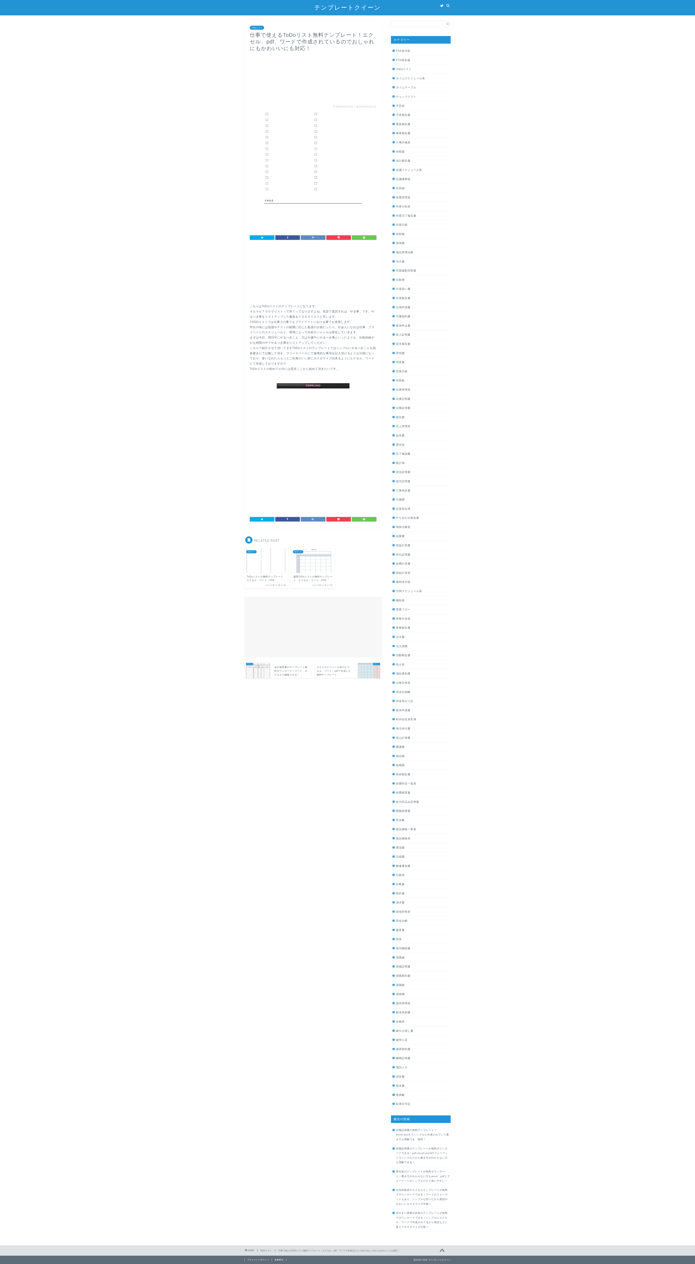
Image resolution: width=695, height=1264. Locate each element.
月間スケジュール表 (409, 591)
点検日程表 (403, 682)
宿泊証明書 (403, 472)
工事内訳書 (403, 490)
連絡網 (400, 994)
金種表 (400, 1021)
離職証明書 (403, 1058)
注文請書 (402, 646)
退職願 (400, 985)
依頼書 (400, 233)
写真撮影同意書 (406, 270)
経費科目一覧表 (406, 783)
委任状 (400, 444)
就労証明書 (403, 481)
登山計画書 (403, 737)
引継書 (400, 499)
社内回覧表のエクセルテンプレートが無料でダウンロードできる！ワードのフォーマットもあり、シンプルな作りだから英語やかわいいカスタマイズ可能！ (422, 1197)
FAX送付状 (403, 50)
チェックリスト (406, 96)
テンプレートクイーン (347, 7)
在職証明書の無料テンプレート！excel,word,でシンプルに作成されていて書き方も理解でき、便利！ (422, 1135)
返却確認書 (403, 948)
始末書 (400, 435)
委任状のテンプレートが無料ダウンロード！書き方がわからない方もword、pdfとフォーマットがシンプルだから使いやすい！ (423, 1176)
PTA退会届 (403, 60)
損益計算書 (403, 545)
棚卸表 (400, 600)
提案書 (400, 536)
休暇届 (400, 151)
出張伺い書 (403, 288)
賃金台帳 (402, 920)
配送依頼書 (403, 1012)
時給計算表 (403, 572)
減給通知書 (403, 673)
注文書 (400, 636)
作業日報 (402, 224)
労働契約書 (403, 316)
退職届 (400, 957)
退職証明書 (403, 966)
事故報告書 (403, 124)
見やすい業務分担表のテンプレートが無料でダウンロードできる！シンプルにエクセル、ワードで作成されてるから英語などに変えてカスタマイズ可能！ (422, 1220)
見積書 (400, 856)
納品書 (400, 756)
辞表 (399, 939)
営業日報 (402, 371)
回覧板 (400, 380)
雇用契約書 (403, 1049)
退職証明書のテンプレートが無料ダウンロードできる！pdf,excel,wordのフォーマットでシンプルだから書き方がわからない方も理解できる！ (422, 1155)
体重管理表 (403, 197)
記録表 (400, 874)
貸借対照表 (403, 911)
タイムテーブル (406, 87)
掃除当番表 (403, 527)
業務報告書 (403, 627)
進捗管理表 (403, 1003)
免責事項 (279, 1260)
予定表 (400, 105)
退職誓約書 (403, 975)
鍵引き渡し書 (404, 1030)
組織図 (400, 765)
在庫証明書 (403, 398)
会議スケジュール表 (409, 169)
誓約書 (400, 893)
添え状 (400, 664)
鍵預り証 (402, 1039)
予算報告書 (403, 114)
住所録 (400, 188)
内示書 (400, 261)
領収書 (400, 1076)
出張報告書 (403, 298)
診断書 (400, 884)
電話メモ (402, 1067)
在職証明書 (403, 407)
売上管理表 (403, 426)
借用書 (400, 243)
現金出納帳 (403, 691)
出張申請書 (403, 307)
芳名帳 (400, 820)
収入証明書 (403, 334)
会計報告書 (403, 160)
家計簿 (400, 462)
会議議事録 (403, 178)
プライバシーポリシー (258, 1260)
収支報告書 (403, 343)
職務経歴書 (403, 810)
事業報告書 (403, 133)
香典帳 (400, 1094)
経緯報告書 (403, 774)
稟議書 (400, 746)
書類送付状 (403, 581)
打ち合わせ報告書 (407, 517)
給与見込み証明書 (407, 801)
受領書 (400, 353)
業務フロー (403, 609)
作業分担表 (403, 206)
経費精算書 (403, 792)
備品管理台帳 (404, 252)
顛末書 (400, 1085)
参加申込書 (403, 325)
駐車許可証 (403, 1103)
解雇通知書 (403, 865)
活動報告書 (403, 655)
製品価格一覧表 (406, 829)
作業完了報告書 (406, 215)
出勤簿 (400, 279)
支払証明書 (403, 554)
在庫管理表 (403, 389)
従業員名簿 (403, 508)
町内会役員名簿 (406, 719)
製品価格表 (403, 838)
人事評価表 (403, 142)
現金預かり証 (404, 701)
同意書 (400, 362)
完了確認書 (403, 453)
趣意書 (400, 929)
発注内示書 (403, 728)
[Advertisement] (313, 77)
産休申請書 (403, 710)
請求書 (400, 902)
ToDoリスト (257, 28)
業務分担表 (403, 618)
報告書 (400, 417)
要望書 (400, 847)
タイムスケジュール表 (410, 78)
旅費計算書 (403, 563)
